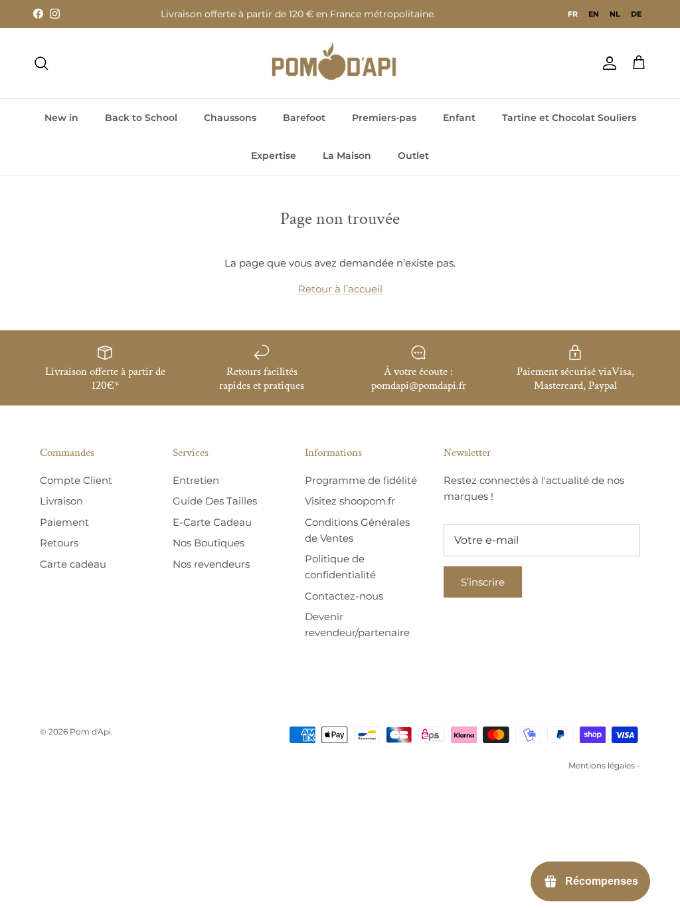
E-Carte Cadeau (212, 522)
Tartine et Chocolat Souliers (569, 118)
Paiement (64, 522)
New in (61, 118)
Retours (59, 542)
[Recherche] (41, 63)
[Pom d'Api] (340, 63)
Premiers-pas (384, 118)
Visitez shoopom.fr (350, 501)
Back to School (141, 118)
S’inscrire (483, 582)
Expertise (273, 156)
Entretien (196, 480)
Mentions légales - (604, 765)
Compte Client (76, 480)
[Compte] (607, 63)
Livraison (61, 501)
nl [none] (615, 14)
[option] (593, 14)
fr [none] (573, 14)
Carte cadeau (73, 564)
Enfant (459, 118)
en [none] (593, 14)
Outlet (413, 156)
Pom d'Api (90, 732)
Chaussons (230, 118)
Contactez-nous (344, 596)
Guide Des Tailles (215, 501)
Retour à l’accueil (340, 289)
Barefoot (304, 118)
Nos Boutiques (208, 542)
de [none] (636, 14)
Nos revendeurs (211, 564)
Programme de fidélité (361, 480)
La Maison (347, 156)
